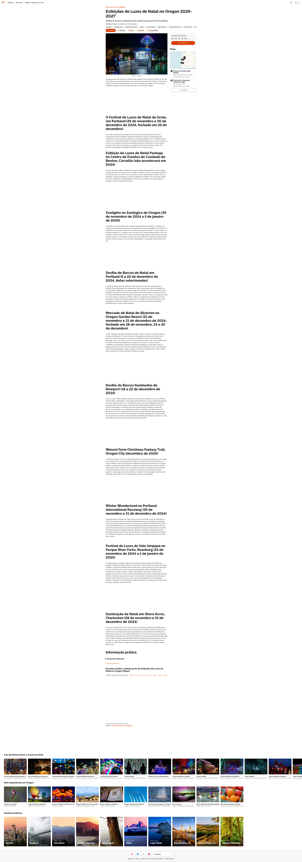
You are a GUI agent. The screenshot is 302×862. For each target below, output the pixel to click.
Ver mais (184, 90)
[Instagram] (132, 854)
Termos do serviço (169, 858)
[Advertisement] (136, 99)
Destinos (10, 2)
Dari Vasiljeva (128, 725)
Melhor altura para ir (115, 7)
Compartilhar (153, 30)
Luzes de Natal (150, 27)
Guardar (111, 30)
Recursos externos (115, 659)
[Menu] (297, 2)
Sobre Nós (130, 858)
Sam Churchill (137, 76)
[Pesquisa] (291, 2)
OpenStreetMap (187, 68)
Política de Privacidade (157, 858)
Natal (141, 27)
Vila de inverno (162, 27)
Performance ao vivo (175, 27)
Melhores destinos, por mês (34, 2)
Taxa (131, 30)
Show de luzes (188, 27)
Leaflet (180, 68)
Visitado (122, 30)
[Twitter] (143, 854)
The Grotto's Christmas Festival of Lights (144, 675)
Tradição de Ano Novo (131, 27)
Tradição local (118, 27)
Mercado (108, 27)
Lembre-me (184, 43)
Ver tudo (112, 71)
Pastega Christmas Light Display (118, 675)
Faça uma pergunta (112, 663)
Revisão (141, 30)
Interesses (19, 2)
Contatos (137, 858)
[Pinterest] (149, 854)
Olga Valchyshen (117, 725)
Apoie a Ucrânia (145, 858)
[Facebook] (138, 854)
